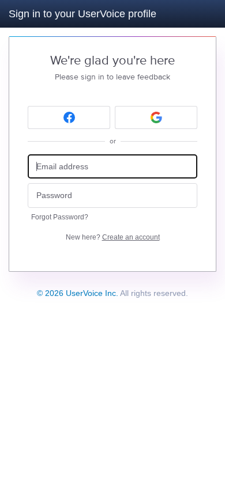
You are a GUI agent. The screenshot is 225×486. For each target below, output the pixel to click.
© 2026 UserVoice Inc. (77, 293)
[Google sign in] (156, 117)
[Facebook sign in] (69, 117)
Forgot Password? (59, 217)
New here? (113, 237)
